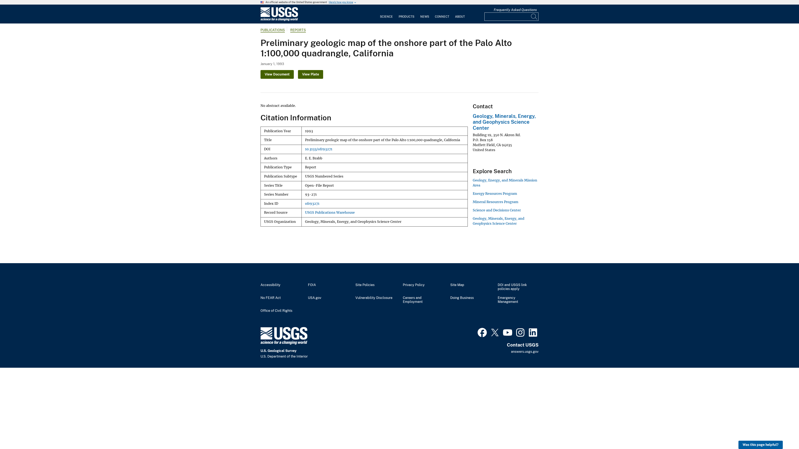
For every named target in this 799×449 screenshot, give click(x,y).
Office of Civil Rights (276, 311)
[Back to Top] (784, 434)
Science (386, 16)
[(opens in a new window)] (482, 332)
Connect (442, 16)
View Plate (310, 74)
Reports (298, 30)
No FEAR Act (271, 298)
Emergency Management (508, 300)
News (424, 16)
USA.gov (314, 298)
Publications (273, 30)
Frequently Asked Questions (515, 10)
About (460, 16)
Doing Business (462, 298)
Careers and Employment (413, 300)
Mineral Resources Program (495, 202)
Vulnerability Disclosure (373, 298)
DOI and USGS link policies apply (512, 287)
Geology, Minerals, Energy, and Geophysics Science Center (504, 122)
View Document (277, 74)
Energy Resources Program (495, 193)
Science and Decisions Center (497, 210)
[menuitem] (386, 14)
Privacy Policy (414, 285)
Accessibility (270, 285)
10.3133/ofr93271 (318, 149)
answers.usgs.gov (524, 352)
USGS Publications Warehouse (330, 213)
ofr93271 (312, 204)
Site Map (457, 285)
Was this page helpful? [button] (761, 445)
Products (406, 16)
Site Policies (365, 285)
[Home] (279, 20)
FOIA (312, 285)
